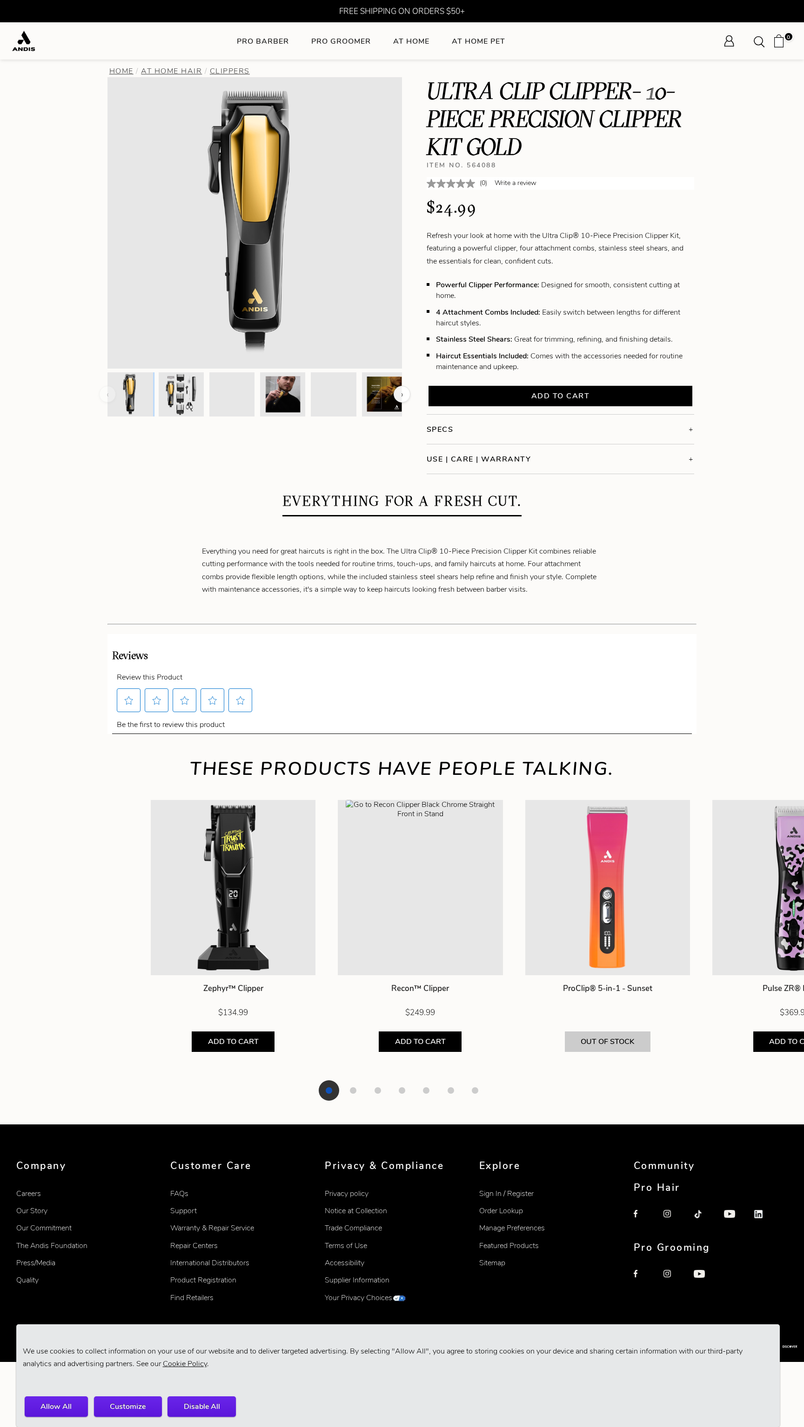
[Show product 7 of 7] (475, 1090)
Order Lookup (501, 1210)
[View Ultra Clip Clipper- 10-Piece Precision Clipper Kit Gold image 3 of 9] (232, 394)
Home (121, 71)
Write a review (515, 182)
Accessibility (344, 1262)
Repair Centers (194, 1245)
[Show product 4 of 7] (402, 1090)
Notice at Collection (356, 1210)
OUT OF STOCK (607, 1041)
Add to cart (560, 395)
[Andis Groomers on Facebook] (644, 1280)
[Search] (762, 41)
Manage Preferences (512, 1227)
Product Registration (203, 1280)
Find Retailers (192, 1297)
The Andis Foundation (51, 1245)
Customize (128, 1406)
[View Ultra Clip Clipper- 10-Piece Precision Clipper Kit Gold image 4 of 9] (282, 394)
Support (183, 1210)
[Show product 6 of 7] (451, 1090)
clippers (230, 71)
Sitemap (492, 1262)
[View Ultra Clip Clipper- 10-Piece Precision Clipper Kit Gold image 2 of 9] (181, 394)
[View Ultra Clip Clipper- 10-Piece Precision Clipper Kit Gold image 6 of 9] (384, 394)
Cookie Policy (185, 1363)
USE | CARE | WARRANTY (479, 459)
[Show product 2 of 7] (353, 1090)
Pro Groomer (341, 41)
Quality (27, 1280)
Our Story (31, 1210)
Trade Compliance (353, 1227)
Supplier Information (357, 1280)
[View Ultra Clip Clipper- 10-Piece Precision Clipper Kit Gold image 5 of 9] (333, 394)
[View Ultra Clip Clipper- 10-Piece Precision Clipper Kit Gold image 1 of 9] (130, 394)
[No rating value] (453, 184)
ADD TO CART (233, 1041)
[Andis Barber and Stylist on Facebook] (644, 1220)
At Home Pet (478, 41)
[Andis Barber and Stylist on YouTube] (734, 1220)
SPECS (440, 429)
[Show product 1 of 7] (329, 1090)
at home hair (171, 71)
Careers (28, 1193)
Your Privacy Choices (358, 1297)
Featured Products (509, 1245)
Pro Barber (263, 41)
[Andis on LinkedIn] (764, 1220)
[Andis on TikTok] (704, 1220)
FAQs (179, 1193)
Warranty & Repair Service (212, 1227)
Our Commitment (44, 1227)
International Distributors (209, 1262)
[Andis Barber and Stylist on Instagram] (673, 1220)
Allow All (56, 1406)
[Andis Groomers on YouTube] (704, 1280)
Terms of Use (346, 1245)
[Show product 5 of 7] (426, 1090)
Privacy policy (346, 1193)
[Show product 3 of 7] (378, 1090)
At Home (411, 41)
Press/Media (35, 1262)
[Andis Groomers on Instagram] (673, 1280)
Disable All (202, 1406)
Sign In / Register (506, 1193)
